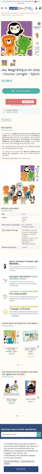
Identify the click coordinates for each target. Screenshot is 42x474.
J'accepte (21, 469)
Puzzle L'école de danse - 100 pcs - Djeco (30, 349)
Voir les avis (15, 315)
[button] (4, 347)
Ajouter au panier (22, 91)
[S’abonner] (39, 434)
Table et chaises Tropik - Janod (11, 400)
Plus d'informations (11, 461)
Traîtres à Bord (31, 399)
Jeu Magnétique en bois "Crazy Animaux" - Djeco (11, 349)
